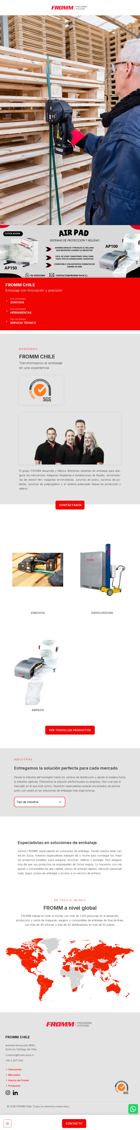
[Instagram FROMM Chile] (7, 1092)
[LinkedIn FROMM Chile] (15, 1092)
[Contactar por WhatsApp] (133, 1109)
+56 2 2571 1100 (14, 1060)
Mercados (14, 1074)
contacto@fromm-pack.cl (19, 1055)
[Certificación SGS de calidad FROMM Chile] (41, 390)
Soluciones (15, 1069)
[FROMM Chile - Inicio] (70, 7)
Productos (14, 1085)
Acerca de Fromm (18, 1080)
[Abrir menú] (7, 1123)
